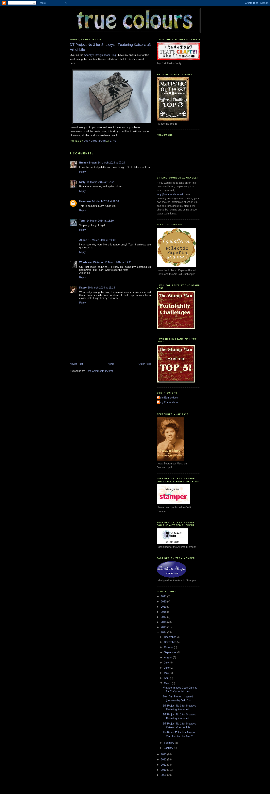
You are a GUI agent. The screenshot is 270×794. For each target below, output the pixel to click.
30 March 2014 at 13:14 (101, 287)
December (170, 636)
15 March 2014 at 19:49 (101, 240)
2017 (164, 616)
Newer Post (76, 363)
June (167, 667)
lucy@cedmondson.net (170, 194)
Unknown (85, 201)
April (167, 678)
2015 (164, 627)
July (167, 662)
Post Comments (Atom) (99, 370)
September (170, 652)
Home (111, 363)
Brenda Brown (88, 162)
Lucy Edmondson (168, 402)
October (169, 647)
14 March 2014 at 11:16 (105, 201)
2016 (164, 622)
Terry (82, 220)
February (169, 742)
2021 (164, 596)
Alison (83, 240)
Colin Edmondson (168, 397)
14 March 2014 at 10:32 (100, 181)
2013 (164, 754)
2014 (164, 632)
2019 (164, 606)
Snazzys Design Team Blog (100, 55)
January (169, 747)
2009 (164, 774)
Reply (82, 171)
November (170, 642)
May (167, 672)
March (168, 683)
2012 (164, 759)
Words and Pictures (91, 262)
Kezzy (83, 287)
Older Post (145, 363)
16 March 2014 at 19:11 (118, 262)
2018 (164, 611)
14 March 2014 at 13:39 (100, 220)
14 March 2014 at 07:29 (111, 162)
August (168, 657)
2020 (164, 601)
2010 (164, 769)
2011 (164, 764)
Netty (82, 181)
